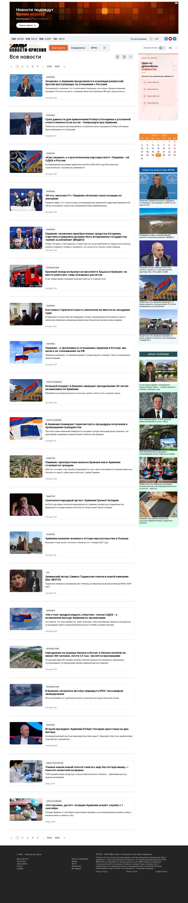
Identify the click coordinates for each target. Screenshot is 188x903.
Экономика (22, 863)
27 (158, 155)
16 (175, 148)
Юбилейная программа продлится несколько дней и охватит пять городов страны (82, 393)
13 (158, 148)
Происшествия (52, 268)
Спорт (20, 866)
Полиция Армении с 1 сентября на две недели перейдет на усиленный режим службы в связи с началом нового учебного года (88, 813)
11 (147, 148)
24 (142, 155)
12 (153, 148)
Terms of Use (131, 871)
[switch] (162, 48)
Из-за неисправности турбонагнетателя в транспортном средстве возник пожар (82, 698)
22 (169, 151)
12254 (49, 66)
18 (147, 151)
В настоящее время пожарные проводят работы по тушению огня (75, 279)
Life (47, 572)
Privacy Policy (102, 871)
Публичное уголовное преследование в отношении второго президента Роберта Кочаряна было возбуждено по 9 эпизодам (86, 128)
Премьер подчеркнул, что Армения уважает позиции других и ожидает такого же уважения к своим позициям (87, 356)
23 (175, 151)
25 (147, 155)
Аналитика (76, 866)
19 (153, 151)
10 (142, 148)
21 (164, 151)
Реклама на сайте (33, 854)
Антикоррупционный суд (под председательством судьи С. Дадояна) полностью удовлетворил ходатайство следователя (88, 737)
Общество (50, 458)
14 (164, 148)
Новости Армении (53, 382)
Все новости (58, 48)
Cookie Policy (161, 871)
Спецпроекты (78, 48)
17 (142, 151)
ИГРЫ (94, 48)
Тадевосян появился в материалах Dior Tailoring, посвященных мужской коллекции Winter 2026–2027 (88, 585)
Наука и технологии (54, 763)
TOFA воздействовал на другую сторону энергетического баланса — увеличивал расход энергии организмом (85, 775)
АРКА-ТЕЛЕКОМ (158, 354)
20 (158, 151)
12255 (57, 66)
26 (153, 155)
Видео (75, 861)
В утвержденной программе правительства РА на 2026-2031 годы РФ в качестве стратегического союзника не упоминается (81, 166)
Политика (50, 77)
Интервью (76, 868)
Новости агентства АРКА (158, 169)
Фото (74, 863)
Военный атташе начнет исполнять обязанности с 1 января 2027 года (76, 542)
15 (169, 148)
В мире (20, 868)
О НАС (20, 854)
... (42, 66)
